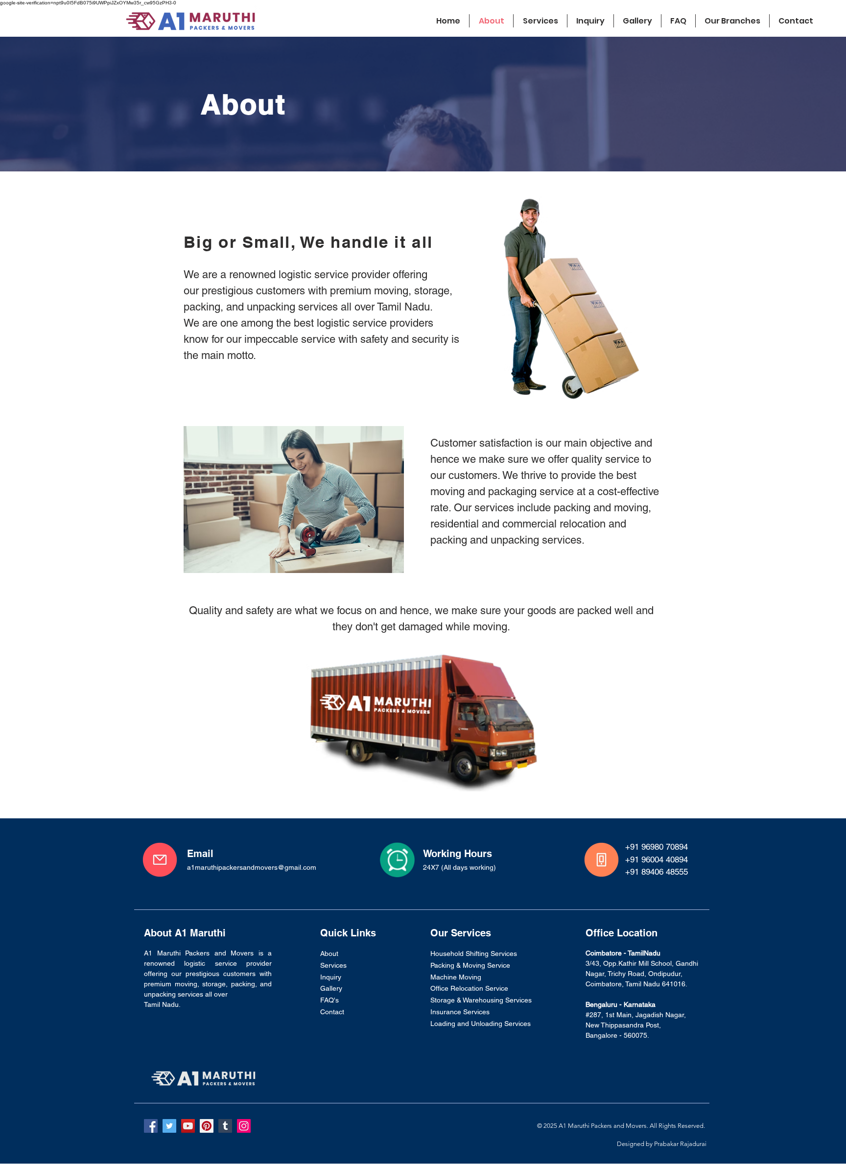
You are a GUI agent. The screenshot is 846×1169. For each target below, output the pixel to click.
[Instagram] (244, 1126)
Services (333, 965)
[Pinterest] (206, 1126)
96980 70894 (664, 847)
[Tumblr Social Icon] (225, 1126)
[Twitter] (169, 1126)
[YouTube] (188, 1126)
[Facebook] (151, 1126)
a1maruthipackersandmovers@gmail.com (251, 867)
